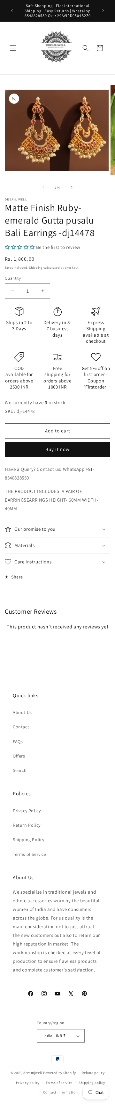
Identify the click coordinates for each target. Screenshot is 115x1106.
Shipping (35, 268)
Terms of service (59, 1082)
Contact (21, 727)
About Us (22, 712)
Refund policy (93, 1072)
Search (20, 770)
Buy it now (57, 449)
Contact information (60, 1092)
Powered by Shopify (59, 1072)
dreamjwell (32, 1072)
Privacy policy (28, 1082)
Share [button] (17, 577)
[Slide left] (43, 187)
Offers (19, 756)
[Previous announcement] (12, 11)
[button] (13, 48)
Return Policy (27, 825)
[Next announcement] (103, 11)
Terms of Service (29, 854)
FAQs (18, 741)
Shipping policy (92, 1082)
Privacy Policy (27, 811)
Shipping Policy (28, 839)
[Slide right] (72, 187)
